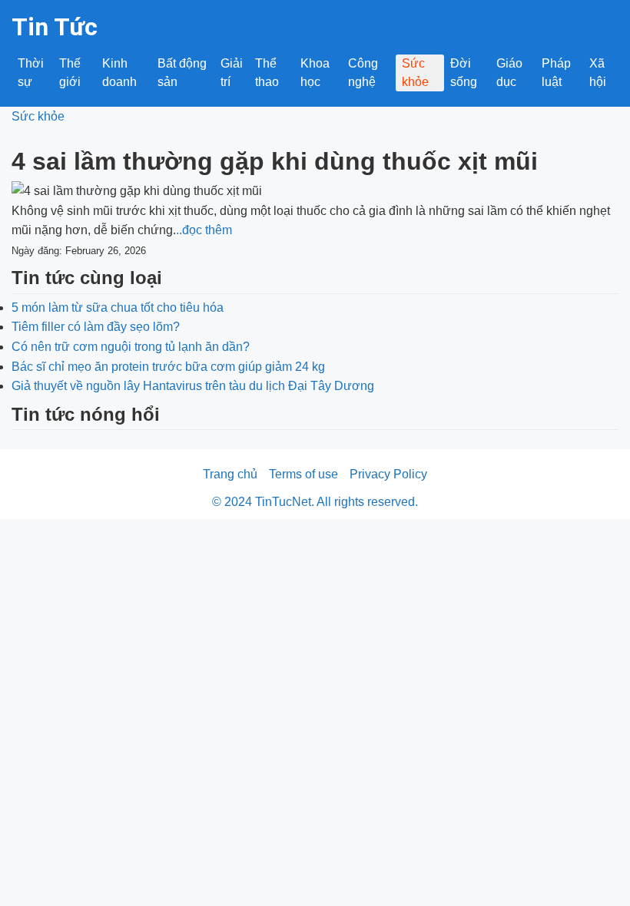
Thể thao (267, 72)
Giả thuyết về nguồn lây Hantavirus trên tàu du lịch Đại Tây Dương (193, 385)
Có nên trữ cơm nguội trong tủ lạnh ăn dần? (131, 346)
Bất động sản (182, 72)
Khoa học (315, 72)
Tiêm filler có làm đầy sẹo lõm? (96, 326)
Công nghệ (363, 72)
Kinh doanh (119, 72)
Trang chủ (230, 474)
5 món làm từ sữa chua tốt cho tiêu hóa (118, 307)
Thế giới (70, 72)
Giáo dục (509, 72)
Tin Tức (55, 26)
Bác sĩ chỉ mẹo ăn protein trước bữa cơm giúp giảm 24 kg (168, 366)
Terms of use (303, 474)
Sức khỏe (415, 72)
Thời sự (31, 72)
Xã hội (597, 72)
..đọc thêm (204, 229)
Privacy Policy (388, 474)
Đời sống (463, 72)
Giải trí (231, 72)
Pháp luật (556, 72)
